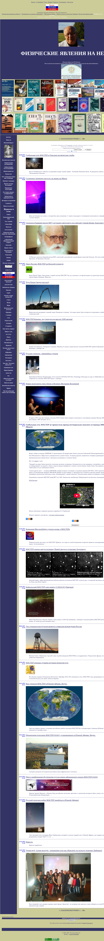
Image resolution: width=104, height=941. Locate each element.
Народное (8, 312)
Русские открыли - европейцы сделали (42, 354)
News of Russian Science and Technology (8, 177)
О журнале (8, 326)
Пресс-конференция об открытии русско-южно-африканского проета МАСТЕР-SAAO (62, 777)
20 (77, 138)
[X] (31, 519)
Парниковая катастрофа (8, 188)
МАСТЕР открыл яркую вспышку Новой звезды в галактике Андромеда (56, 549)
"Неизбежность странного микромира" (32, 14)
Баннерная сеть (8, 367)
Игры (8, 305)
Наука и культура (8, 206)
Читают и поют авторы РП (8, 296)
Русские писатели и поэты (8, 348)
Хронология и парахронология (8, 197)
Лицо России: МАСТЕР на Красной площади (44, 264)
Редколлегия (8, 320)
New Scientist (8, 221)
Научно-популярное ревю (86, 14)
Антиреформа (8, 236)
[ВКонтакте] (27, 519)
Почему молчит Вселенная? (8, 184)
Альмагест (8, 203)
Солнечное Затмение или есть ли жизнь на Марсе (46, 178)
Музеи (8, 302)
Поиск (8, 337)
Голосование (62, 2)
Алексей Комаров (74, 934)
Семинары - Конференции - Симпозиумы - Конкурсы (52, 17)
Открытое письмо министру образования (8, 233)
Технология (8, 254)
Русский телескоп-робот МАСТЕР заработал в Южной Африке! (52, 800)
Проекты (8, 340)
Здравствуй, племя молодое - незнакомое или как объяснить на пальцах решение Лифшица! (64, 850)
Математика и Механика (8, 251)
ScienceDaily (8, 224)
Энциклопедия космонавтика (8, 163)
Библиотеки (8, 355)
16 (70, 138)
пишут (36, 461)
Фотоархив (8, 358)
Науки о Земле (8, 248)
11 (61, 138)
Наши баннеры (8, 370)
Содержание (39, 2)
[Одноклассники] (29, 519)
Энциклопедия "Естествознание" (8, 167)
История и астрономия (8, 200)
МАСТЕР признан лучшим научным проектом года (47, 663)
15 (69, 138)
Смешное (8, 315)
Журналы (8, 345)
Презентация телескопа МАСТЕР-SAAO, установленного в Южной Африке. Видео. (61, 735)
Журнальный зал (8, 171)
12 (63, 138)
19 (76, 138)
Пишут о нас (8, 331)
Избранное (8, 352)
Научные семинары (8, 181)
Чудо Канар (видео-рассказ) (37, 282)
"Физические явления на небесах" (11, 14)
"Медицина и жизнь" (50, 14)
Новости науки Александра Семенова (67, 14)
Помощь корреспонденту (8, 916)
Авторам (8, 323)
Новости (55, 2)
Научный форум (8, 142)
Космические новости (8, 160)
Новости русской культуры (8, 379)
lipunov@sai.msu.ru (87, 923)
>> (80, 138)
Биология (8, 245)
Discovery (8, 227)
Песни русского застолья (8, 308)
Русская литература (8, 263)
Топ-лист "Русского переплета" (8, 364)
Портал (33, 2)
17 (72, 138)
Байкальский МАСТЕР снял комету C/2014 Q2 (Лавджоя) (50, 587)
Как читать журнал (8, 329)
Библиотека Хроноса (8, 287)
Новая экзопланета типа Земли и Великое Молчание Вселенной (52, 384)
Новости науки (8, 382)
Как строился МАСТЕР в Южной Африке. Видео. (46, 684)
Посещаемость (8, 342)
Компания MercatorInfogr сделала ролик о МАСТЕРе (48, 529)
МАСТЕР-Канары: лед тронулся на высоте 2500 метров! (49, 319)
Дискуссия (70, 2)
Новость (29, 842)
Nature (8, 214)
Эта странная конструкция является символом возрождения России (54, 626)
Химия (8, 260)
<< (60, 138)
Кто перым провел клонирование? (8, 192)
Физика (8, 257)
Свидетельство (69, 145)
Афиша (8, 388)
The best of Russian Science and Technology (8, 391)
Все (9, 375)
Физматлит (8, 174)
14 (67, 138)
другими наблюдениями (56, 515)
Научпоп (8, 290)
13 (65, 138)
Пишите (50, 2)
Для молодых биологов (9, 281)
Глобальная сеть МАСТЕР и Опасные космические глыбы (50, 155)
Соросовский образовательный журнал (8, 241)
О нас (45, 2)
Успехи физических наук (8, 218)
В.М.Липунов (33, 480)
